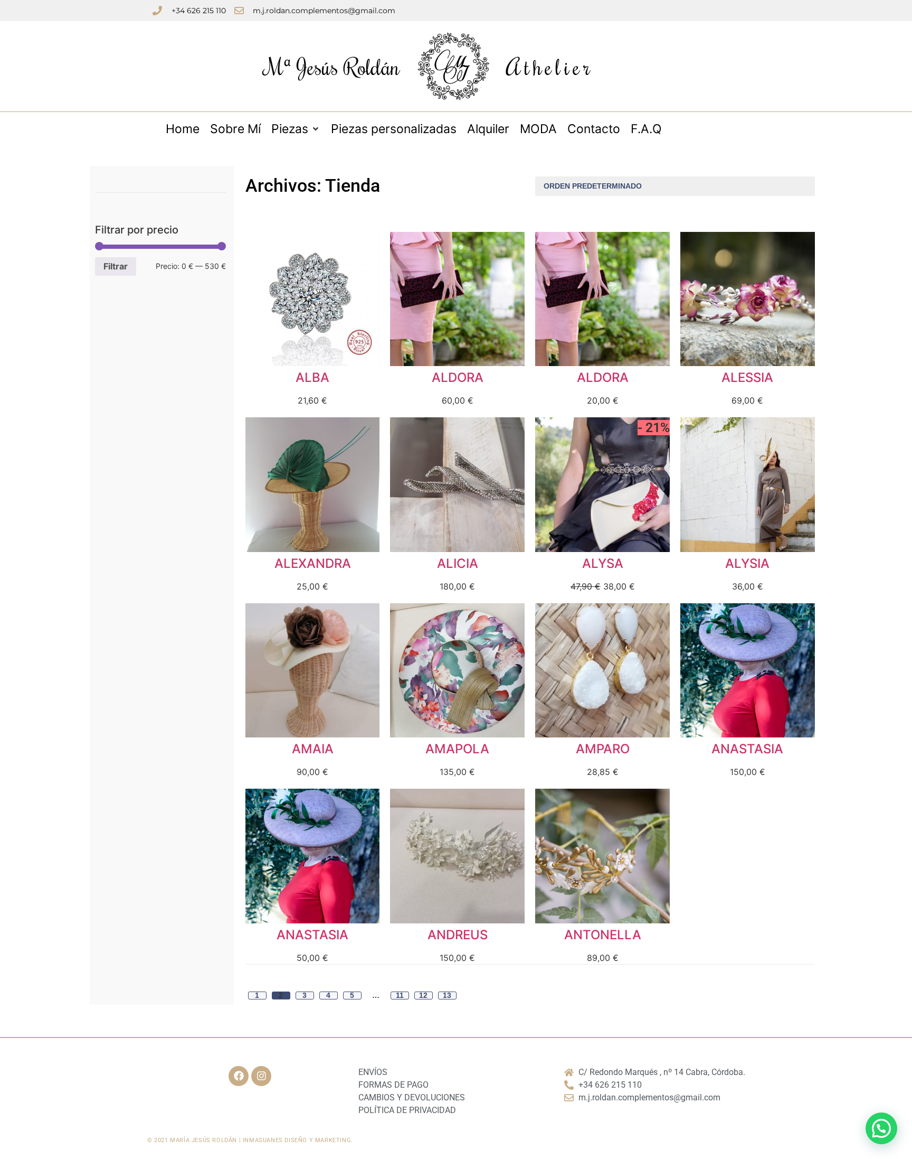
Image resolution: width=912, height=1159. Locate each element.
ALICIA (457, 563)
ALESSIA (747, 377)
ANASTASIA (747, 748)
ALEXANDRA (312, 563)
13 (447, 995)
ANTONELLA (602, 934)
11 (400, 995)
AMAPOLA (457, 748)
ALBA (312, 377)
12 (423, 995)
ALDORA (457, 377)
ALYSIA (747, 563)
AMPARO (603, 748)
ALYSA (602, 563)
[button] (881, 1128)
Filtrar (115, 266)
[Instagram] (261, 1076)
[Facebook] (239, 1076)
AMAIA (313, 748)
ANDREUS (458, 934)
